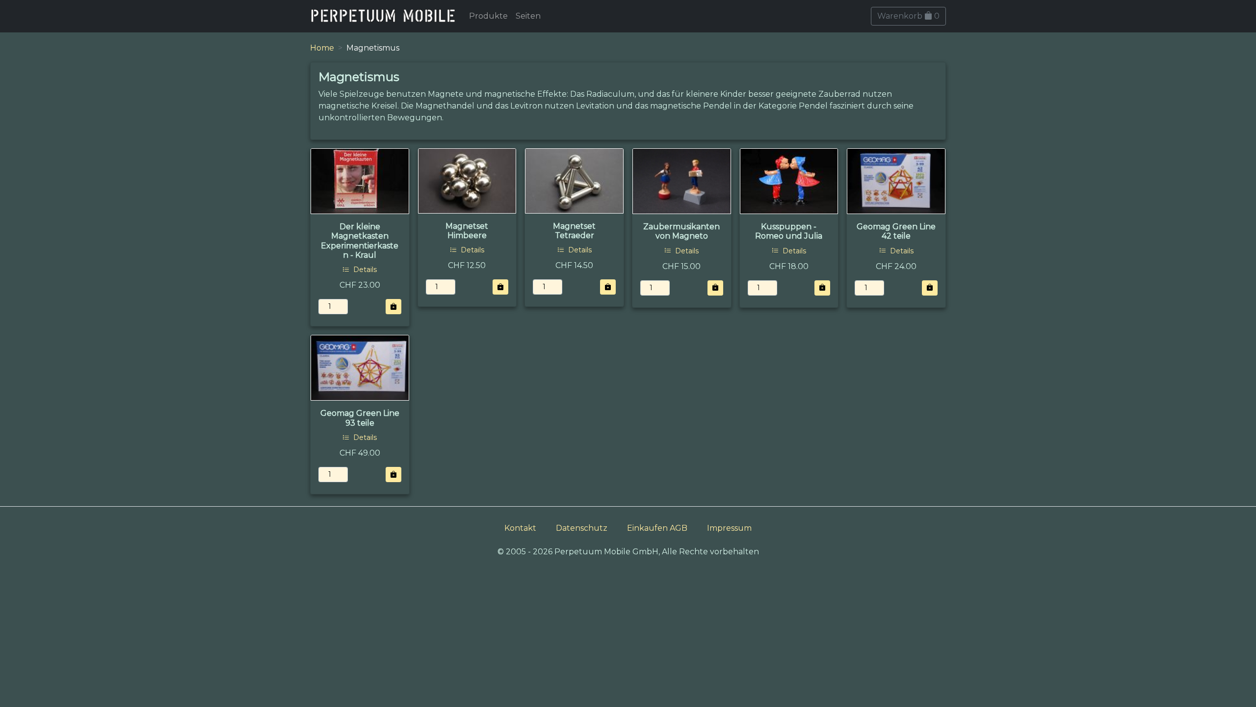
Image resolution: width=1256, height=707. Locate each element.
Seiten (528, 16)
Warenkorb (908, 16)
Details (364, 269)
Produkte (488, 16)
